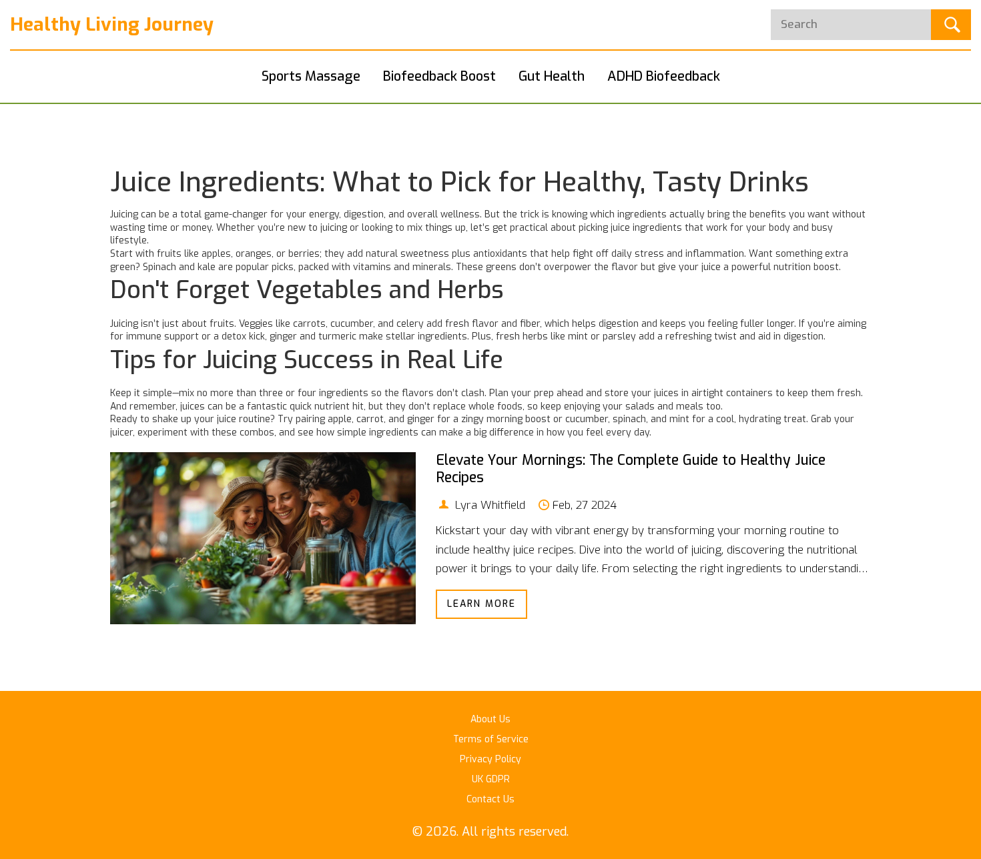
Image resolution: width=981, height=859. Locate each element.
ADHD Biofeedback (663, 76)
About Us (490, 719)
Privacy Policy (490, 759)
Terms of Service (491, 739)
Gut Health (552, 76)
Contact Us (490, 799)
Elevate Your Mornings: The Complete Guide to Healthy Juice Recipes (631, 468)
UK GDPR (491, 779)
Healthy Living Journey (112, 24)
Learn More (481, 604)
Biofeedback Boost (439, 76)
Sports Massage (311, 76)
